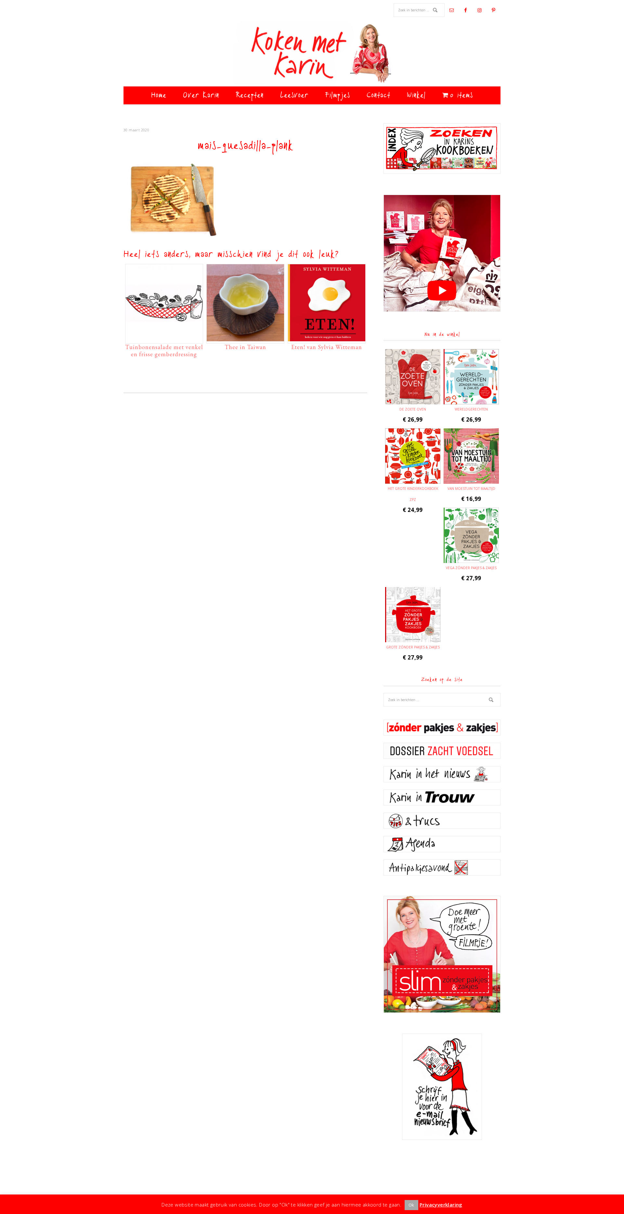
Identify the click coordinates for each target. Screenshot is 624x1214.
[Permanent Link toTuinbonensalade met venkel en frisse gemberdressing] (164, 338)
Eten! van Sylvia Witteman (326, 347)
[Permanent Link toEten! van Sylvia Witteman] (326, 338)
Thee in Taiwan (245, 347)
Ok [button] (411, 1205)
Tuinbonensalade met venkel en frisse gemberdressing (164, 350)
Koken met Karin (312, 53)
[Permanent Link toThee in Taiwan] (245, 338)
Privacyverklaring (441, 1204)
